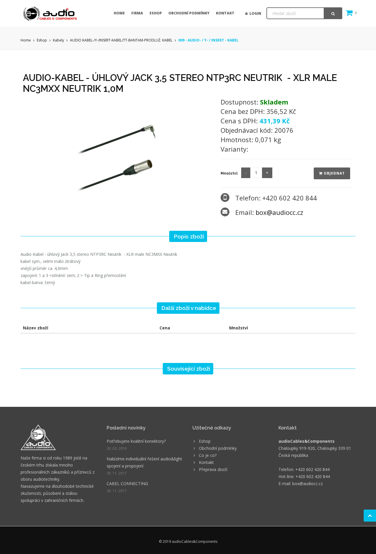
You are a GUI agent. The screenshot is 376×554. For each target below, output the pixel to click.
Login (254, 13)
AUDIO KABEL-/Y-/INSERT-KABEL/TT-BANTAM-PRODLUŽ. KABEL (121, 40)
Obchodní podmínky (188, 13)
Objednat (334, 173)
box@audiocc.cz (279, 212)
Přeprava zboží (213, 469)
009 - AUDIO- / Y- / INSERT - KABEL (208, 40)
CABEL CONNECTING (127, 483)
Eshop (156, 13)
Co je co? (207, 455)
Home (119, 13)
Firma (137, 13)
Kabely (58, 40)
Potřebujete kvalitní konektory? (136, 441)
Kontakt (225, 13)
